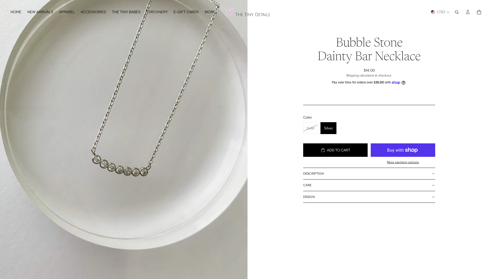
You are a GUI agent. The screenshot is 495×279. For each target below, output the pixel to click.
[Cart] (479, 12)
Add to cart (338, 150)
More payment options (403, 162)
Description (313, 174)
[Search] (457, 12)
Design (309, 197)
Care (307, 185)
